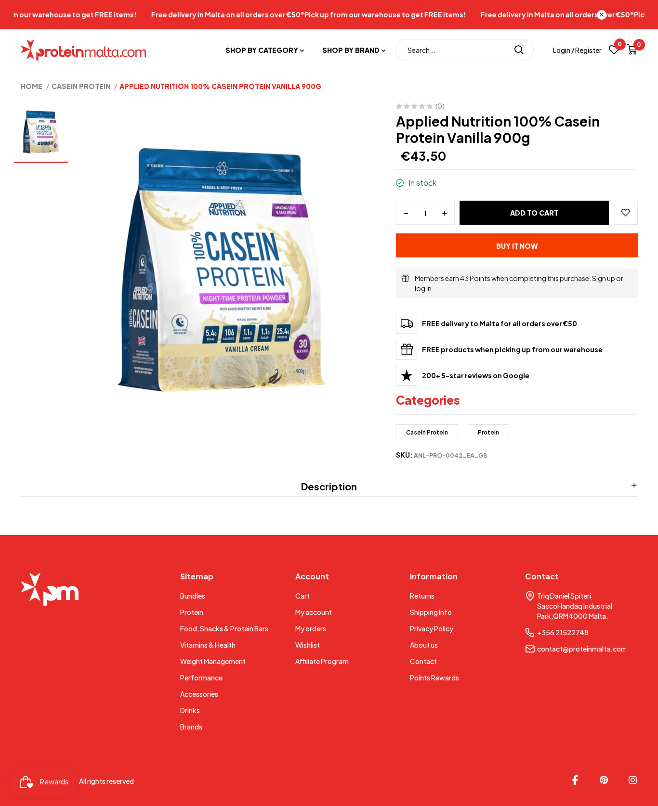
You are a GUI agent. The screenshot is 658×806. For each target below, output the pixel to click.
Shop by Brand (351, 50)
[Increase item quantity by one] (444, 213)
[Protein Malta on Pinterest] (604, 780)
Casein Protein (427, 432)
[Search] (519, 50)
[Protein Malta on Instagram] (633, 780)
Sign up (603, 278)
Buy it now (517, 246)
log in (423, 288)
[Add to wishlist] (626, 213)
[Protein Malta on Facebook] (575, 780)
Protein (488, 432)
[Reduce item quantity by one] (406, 213)
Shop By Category (261, 50)
